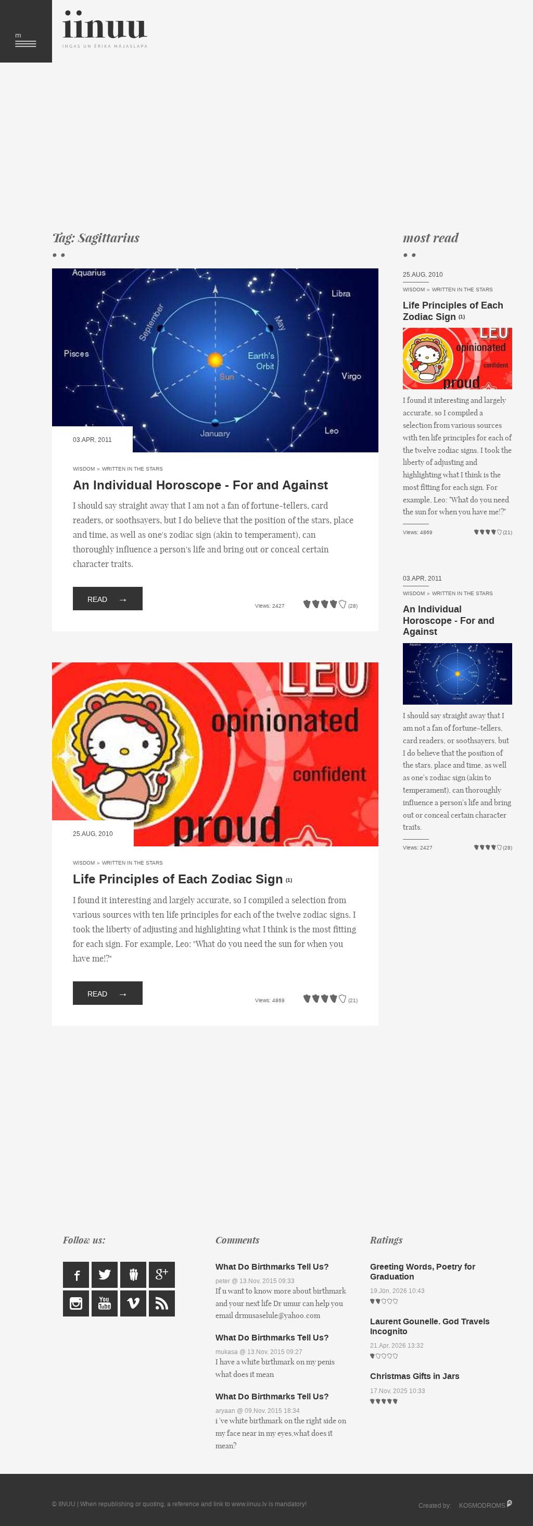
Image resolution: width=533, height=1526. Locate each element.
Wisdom (84, 468)
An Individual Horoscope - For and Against (200, 485)
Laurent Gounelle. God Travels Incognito (430, 1326)
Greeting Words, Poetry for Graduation (422, 1272)
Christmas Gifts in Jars (415, 1376)
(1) (289, 880)
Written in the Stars (132, 468)
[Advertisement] (274, 146)
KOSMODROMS (482, 1506)
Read (107, 598)
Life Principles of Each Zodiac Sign (178, 879)
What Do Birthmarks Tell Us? (272, 1267)
